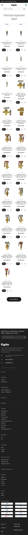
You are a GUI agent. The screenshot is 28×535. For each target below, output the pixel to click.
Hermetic (3, 379)
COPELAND (7, 145)
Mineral (2, 493)
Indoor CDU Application (5, 390)
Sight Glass (3, 415)
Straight (2, 451)
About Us (3, 524)
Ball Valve (3, 427)
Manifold (3, 477)
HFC (2, 439)
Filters (7, 24)
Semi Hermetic (4, 381)
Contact (3, 527)
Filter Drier (3, 423)
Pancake (2, 449)
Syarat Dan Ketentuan (17, 525)
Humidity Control (4, 461)
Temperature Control (5, 463)
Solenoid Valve (4, 411)
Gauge (2, 481)
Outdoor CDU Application (6, 392)
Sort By (20, 24)
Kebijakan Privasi (18, 530)
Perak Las (3, 483)
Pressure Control (4, 417)
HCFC (2, 437)
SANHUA (7, 40)
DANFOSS (7, 92)
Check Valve (3, 425)
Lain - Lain (3, 485)
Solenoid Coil (3, 413)
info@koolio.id (9, 362)
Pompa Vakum (4, 479)
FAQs (2, 531)
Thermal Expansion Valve (6, 429)
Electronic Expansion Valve (6, 421)
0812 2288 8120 (9, 359)
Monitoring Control (5, 459)
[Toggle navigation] (2, 5)
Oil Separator (3, 419)
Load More (14, 299)
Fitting (2, 447)
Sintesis (2, 495)
